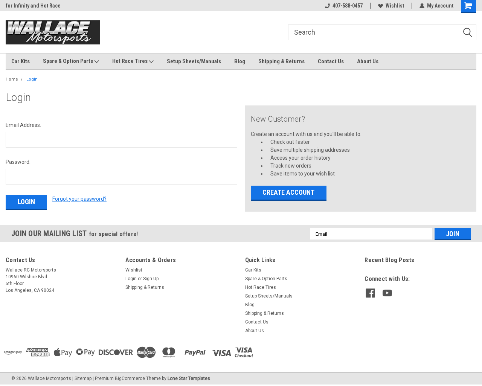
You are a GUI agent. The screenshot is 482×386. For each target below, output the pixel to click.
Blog (239, 61)
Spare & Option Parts (68, 61)
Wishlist (395, 6)
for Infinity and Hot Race (33, 6)
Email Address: (23, 125)
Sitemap (83, 378)
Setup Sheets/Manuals (194, 61)
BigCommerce (130, 378)
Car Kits (20, 61)
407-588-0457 (348, 6)
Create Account (288, 192)
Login (32, 79)
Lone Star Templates (189, 378)
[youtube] (387, 293)
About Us (367, 61)
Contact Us (331, 61)
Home (12, 79)
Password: (18, 162)
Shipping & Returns (281, 61)
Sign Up (151, 278)
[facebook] (370, 293)
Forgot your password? (79, 199)
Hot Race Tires (130, 61)
